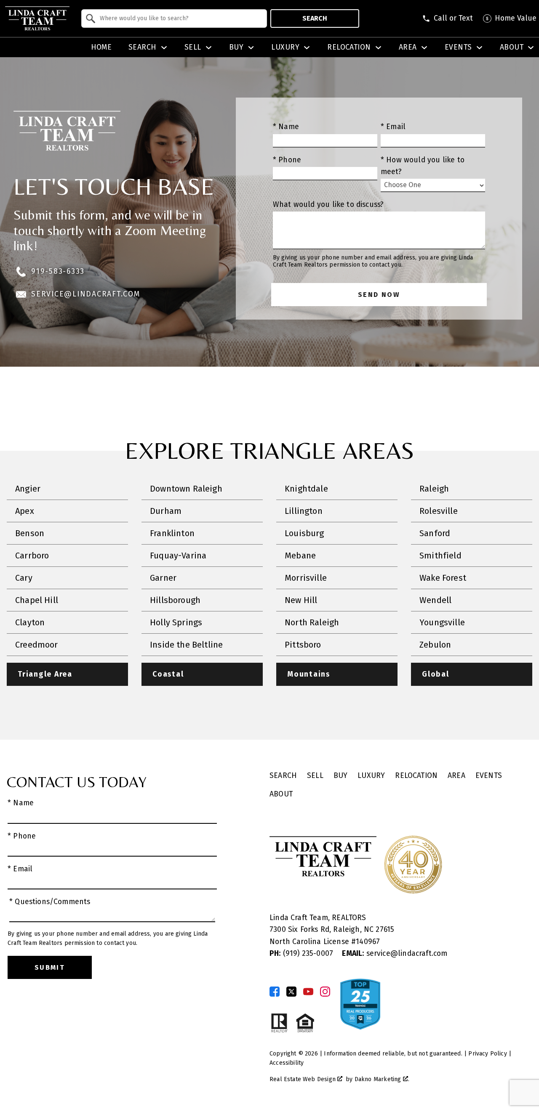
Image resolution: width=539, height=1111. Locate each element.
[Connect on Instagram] (325, 992)
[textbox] (179, 18)
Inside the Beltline (186, 645)
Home (101, 47)
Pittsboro (303, 645)
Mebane (300, 555)
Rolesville (438, 511)
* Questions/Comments (50, 901)
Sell (315, 775)
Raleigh (434, 489)
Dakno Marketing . (382, 1079)
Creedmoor (36, 645)
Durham (165, 511)
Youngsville (442, 622)
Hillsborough (175, 600)
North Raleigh (312, 622)
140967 (368, 941)
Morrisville (306, 578)
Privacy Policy (487, 1053)
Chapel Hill (36, 600)
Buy (341, 775)
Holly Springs (176, 622)
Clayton (30, 622)
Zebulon (435, 645)
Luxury (371, 775)
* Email (393, 126)
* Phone (287, 160)
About (281, 794)
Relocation (416, 775)
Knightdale (306, 489)
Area (456, 775)
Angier (27, 489)
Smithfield (440, 555)
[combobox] (174, 18)
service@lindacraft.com (85, 294)
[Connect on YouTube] (308, 992)
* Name (286, 126)
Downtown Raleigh (186, 489)
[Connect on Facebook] (275, 992)
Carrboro (32, 555)
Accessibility (287, 1062)
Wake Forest (442, 578)
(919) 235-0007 (302, 953)
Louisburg (304, 533)
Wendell (435, 600)
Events (488, 775)
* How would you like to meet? (422, 166)
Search (314, 18)
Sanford (434, 533)
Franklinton (172, 533)
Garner (163, 578)
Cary (23, 578)
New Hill (301, 600)
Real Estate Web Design (303, 1079)
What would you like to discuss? (328, 204)
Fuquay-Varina (178, 555)
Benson (29, 533)
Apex (24, 511)
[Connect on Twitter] (291, 992)
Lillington (304, 511)
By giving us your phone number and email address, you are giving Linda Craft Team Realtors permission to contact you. (373, 261)
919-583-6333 (58, 271)
